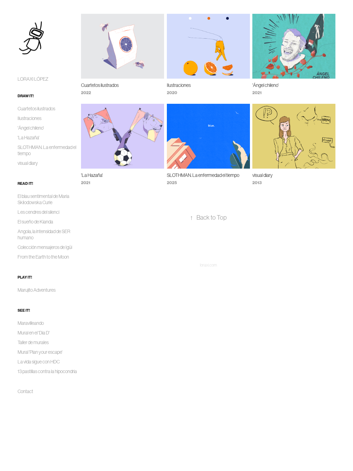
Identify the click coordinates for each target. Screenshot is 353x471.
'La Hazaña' (28, 137)
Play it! (25, 277)
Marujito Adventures (37, 290)
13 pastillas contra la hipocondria (47, 371)
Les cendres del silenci (38, 212)
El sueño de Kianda (35, 221)
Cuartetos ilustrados (36, 108)
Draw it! (26, 96)
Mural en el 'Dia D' (34, 332)
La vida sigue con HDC (39, 361)
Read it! (25, 183)
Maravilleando (31, 323)
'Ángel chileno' (31, 128)
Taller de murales (33, 342)
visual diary (28, 163)
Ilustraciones (29, 118)
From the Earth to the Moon (43, 257)
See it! (24, 310)
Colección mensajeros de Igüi (45, 247)
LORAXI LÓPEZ (33, 79)
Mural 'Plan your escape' (40, 352)
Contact (25, 391)
